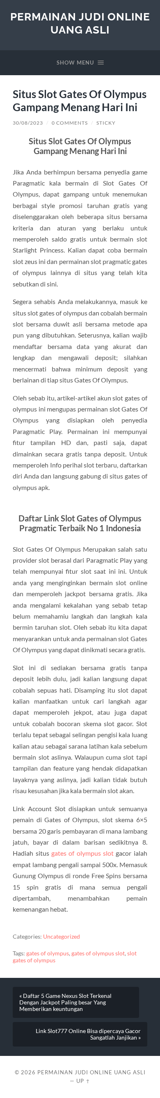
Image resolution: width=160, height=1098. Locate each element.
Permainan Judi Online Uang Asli (80, 23)
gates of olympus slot (82, 853)
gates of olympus (47, 953)
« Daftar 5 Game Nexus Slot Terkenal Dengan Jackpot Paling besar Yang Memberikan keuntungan (65, 1002)
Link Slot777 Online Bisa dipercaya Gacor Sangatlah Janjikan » (88, 1034)
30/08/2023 (28, 123)
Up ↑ (83, 1081)
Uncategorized (61, 936)
